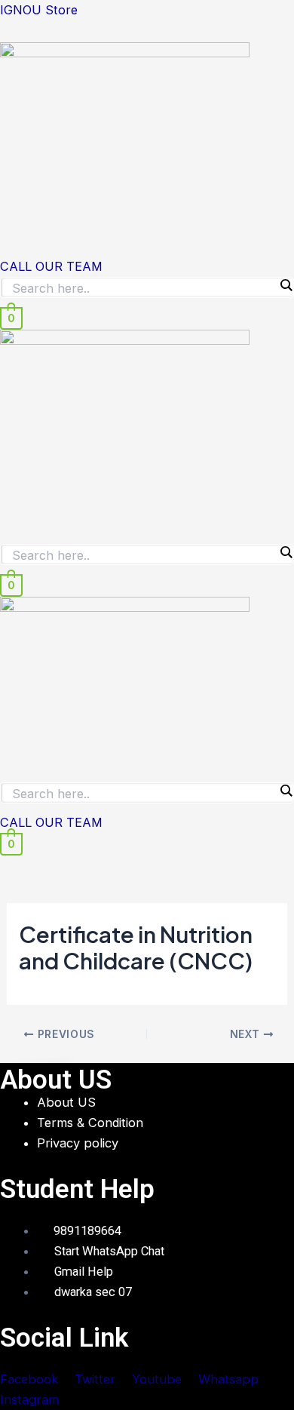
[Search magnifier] (285, 285)
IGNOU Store (39, 9)
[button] (147, 242)
